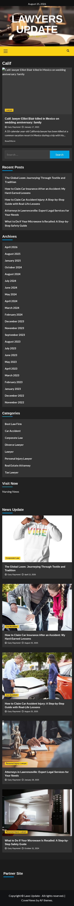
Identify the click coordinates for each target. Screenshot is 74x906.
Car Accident (13, 430)
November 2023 (14, 328)
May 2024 (11, 294)
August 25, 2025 (31, 643)
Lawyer (9, 110)
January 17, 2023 (31, 127)
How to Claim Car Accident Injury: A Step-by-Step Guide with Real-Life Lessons (34, 201)
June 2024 (11, 287)
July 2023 (10, 348)
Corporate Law (14, 437)
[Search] (68, 51)
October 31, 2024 (31, 848)
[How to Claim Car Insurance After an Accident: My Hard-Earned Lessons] (37, 607)
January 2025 (13, 260)
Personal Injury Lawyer (18, 458)
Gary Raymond (14, 127)
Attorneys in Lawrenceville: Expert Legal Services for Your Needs (37, 212)
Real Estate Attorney (17, 465)
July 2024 (10, 280)
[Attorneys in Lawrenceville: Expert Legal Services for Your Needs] (37, 744)
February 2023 (14, 382)
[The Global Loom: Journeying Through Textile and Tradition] (37, 538)
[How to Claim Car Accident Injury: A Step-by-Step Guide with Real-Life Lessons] (37, 675)
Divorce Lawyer (14, 444)
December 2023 (14, 321)
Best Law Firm (13, 423)
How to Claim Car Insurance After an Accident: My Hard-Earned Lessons (35, 190)
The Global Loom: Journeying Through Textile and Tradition (35, 179)
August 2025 (12, 253)
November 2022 (14, 402)
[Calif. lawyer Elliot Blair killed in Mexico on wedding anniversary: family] (37, 91)
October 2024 (13, 267)
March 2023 (12, 375)
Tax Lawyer (11, 472)
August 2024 (12, 274)
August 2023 (12, 341)
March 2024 (12, 307)
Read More (10, 141)
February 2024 (14, 314)
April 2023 (11, 368)
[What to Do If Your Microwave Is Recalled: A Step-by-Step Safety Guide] (37, 812)
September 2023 (15, 334)
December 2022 (14, 395)
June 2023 (11, 355)
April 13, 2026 (30, 574)
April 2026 (11, 247)
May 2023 (11, 361)
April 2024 (11, 301)
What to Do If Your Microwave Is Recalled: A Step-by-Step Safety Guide (37, 223)
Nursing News (10, 491)
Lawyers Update (37, 24)
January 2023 (13, 388)
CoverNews (28, 900)
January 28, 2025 (31, 780)
